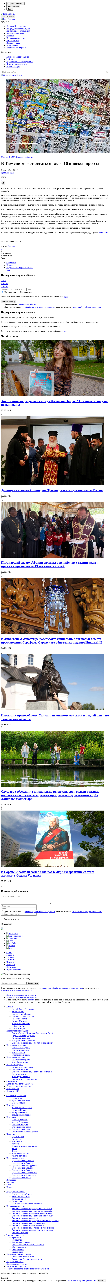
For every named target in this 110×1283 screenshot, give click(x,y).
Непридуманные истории (18, 28)
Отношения (11, 1081)
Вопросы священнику (16, 38)
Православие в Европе (22, 1170)
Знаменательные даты (22, 1107)
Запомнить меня (11, 919)
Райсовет (10, 59)
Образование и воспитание (18, 1086)
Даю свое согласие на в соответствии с (53, 307)
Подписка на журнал (16, 48)
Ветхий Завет (18, 1011)
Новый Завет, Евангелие (23, 1009)
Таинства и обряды (15, 1235)
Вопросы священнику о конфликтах (28, 1223)
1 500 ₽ (4, 283)
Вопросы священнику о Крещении (28, 1225)
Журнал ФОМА (8, 157)
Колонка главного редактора (19, 1084)
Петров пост (17, 1201)
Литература (17, 1139)
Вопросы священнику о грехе (25, 1218)
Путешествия (12, 1088)
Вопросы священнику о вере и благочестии (32, 1208)
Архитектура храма (21, 1060)
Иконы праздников (20, 1050)
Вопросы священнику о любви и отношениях (33, 1228)
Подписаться (33, 983)
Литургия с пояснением (23, 1257)
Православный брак (21, 1129)
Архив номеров (13, 969)
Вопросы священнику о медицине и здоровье (33, 1230)
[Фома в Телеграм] (11, 938)
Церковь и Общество (16, 1266)
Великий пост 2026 (21, 1196)
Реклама (10, 957)
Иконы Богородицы (21, 1048)
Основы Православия (16, 26)
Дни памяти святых (21, 1038)
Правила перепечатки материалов (22, 997)
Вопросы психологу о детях (24, 1079)
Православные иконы (16, 1045)
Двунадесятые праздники (23, 1035)
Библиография (18, 1028)
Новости (10, 36)
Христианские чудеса (22, 1100)
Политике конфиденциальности (81, 1280)
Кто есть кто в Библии (22, 1014)
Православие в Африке (22, 1163)
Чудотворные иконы (21, 1055)
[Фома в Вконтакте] (12, 933)
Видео (9, 1187)
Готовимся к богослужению (19, 1254)
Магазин (10, 955)
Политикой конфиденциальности (87, 307)
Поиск (10, 9)
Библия (9, 1007)
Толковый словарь (20, 1153)
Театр (14, 1151)
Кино (14, 1148)
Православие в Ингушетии (24, 1173)
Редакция (12, 246)
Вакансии (10, 964)
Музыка (15, 1144)
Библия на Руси (19, 1026)
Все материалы (13, 43)
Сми (8, 270)
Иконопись (17, 1141)
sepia (12, 172)
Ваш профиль (13, 6)
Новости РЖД (12, 1091)
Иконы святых (18, 1052)
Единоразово (10, 292)
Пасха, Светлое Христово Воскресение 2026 (32, 1033)
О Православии (19, 1103)
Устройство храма (20, 1062)
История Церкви (19, 1110)
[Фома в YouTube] (11, 943)
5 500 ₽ (4, 286)
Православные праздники (18, 1031)
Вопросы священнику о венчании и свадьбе (32, 1211)
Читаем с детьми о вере (17, 64)
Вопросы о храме (20, 1232)
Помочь (11, 14)
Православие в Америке (23, 1160)
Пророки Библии (20, 1019)
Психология (11, 1117)
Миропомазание (19, 1247)
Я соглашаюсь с (20, 304)
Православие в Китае (21, 1177)
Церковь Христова (14, 1261)
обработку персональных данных (40, 307)
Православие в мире (15, 1158)
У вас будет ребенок (21, 1076)
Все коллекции (13, 66)
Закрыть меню (8, 17)
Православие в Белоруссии (24, 1165)
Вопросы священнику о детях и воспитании (32, 1072)
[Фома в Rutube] (10, 945)
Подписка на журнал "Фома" (19, 267)
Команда (10, 962)
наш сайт (103, 232)
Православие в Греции (22, 1168)
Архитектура (18, 1136)
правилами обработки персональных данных (62, 988)
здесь (66, 297)
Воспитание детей (14, 1064)
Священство (17, 1252)
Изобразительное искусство (24, 1146)
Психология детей (20, 1069)
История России (19, 1112)
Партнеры (11, 967)
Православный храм (15, 1057)
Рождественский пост (22, 1194)
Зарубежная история (21, 1115)
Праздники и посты (15, 1192)
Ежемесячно (26, 292)
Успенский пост (19, 1199)
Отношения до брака (21, 1127)
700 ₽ (3, 280)
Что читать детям (20, 1074)
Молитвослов (12, 40)
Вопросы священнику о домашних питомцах (32, 1216)
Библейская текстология (23, 1016)
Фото (8, 1185)
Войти (19, 75)
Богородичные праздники (24, 1040)
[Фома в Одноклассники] (14, 936)
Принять (101, 1281)
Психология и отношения (18, 31)
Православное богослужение (19, 61)
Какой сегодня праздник (17, 57)
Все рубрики (12, 45)
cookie (31, 1000)
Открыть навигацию (15, 4)
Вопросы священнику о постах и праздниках (32, 1043)
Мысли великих (19, 1156)
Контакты (10, 960)
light (3, 172)
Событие (29, 157)
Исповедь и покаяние (22, 1242)
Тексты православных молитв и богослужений (28, 1269)
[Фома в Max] (9, 948)
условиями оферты (27, 304)
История (10, 1105)
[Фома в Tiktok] (10, 941)
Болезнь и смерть (20, 1120)
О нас (9, 952)
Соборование (18, 1249)
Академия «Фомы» (15, 33)
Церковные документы (17, 1264)
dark (7, 172)
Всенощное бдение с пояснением (27, 1259)
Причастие (17, 1240)
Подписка (11, 265)
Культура (10, 1134)
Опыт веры (17, 1098)
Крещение (16, 1237)
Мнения (10, 1182)
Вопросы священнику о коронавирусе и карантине (35, 1220)
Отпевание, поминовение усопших (28, 1245)
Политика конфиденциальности (21, 995)
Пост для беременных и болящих (27, 1204)
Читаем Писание (19, 1021)
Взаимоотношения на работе (25, 1132)
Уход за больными (20, 1122)
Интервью (11, 1180)
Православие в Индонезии (24, 1175)
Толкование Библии (21, 1023)
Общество (11, 263)
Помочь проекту (8, 301)
